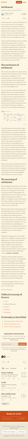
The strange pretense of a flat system (13, 321)
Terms (23, 426)
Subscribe (19, 2)
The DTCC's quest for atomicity (9, 375)
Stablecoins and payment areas (12, 324)
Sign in (24, 2)
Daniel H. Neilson (9, 13)
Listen (24, 14)
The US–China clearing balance (12, 326)
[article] (14, 376)
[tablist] (9, 368)
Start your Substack (10, 432)
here (25, 22)
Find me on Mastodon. (6, 289)
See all (4, 403)
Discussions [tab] (13, 368)
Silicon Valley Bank (8, 394)
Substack (6, 435)
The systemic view (6, 396)
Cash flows (7, 309)
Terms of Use (21, 347)
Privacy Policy (14, 351)
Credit (6, 301)
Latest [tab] (7, 368)
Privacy (18, 426)
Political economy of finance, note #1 (9, 385)
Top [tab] (3, 368)
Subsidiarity (7, 312)
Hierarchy (6, 307)
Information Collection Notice (17, 349)
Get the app (22, 432)
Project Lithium (7, 373)
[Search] (25, 368)
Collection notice (14, 428)
